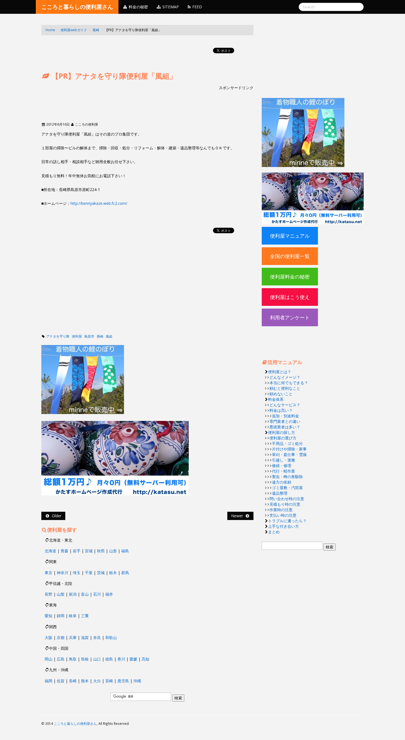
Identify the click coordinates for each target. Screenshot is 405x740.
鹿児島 (123, 680)
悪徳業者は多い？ (284, 426)
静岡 (60, 615)
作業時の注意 (281, 509)
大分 (97, 680)
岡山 (48, 659)
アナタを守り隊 (57, 336)
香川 (121, 659)
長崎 (96, 30)
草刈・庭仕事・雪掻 (289, 454)
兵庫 (73, 637)
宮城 (89, 550)
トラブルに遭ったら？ (287, 520)
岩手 (76, 550)
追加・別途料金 (285, 415)
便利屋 (77, 336)
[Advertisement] (141, 44)
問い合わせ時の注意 (286, 498)
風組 (109, 336)
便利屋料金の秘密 (290, 276)
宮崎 (109, 680)
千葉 (89, 572)
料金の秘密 (138, 6)
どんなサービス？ (284, 404)
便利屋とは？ (279, 371)
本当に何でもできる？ (288, 382)
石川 (97, 594)
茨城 (101, 572)
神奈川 (62, 572)
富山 (85, 594)
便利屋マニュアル (290, 235)
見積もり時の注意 (284, 504)
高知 (145, 659)
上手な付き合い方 (283, 526)
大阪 (48, 637)
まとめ (274, 531)
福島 (125, 550)
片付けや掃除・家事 (289, 449)
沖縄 (137, 680)
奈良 (97, 637)
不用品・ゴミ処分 (287, 443)
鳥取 (73, 659)
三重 (85, 615)
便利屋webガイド (74, 30)
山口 (97, 659)
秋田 (101, 550)
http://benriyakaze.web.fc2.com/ (99, 203)
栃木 (113, 572)
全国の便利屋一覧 (290, 256)
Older (55, 515)
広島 (60, 659)
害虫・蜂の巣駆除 (287, 476)
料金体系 (276, 399)
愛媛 (133, 659)
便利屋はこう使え (290, 297)
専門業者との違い (284, 421)
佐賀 (60, 680)
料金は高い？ (281, 410)
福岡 (48, 680)
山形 (113, 550)
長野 (48, 594)
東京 (48, 572)
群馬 (125, 572)
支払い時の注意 (282, 515)
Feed (196, 6)
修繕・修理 (281, 465)
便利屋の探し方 (281, 432)
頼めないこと (281, 393)
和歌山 (111, 637)
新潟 (73, 594)
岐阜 (73, 615)
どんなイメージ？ (284, 377)
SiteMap (170, 6)
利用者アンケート (290, 317)
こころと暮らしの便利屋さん (77, 6)
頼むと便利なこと (284, 388)
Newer (238, 515)
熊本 (85, 680)
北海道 (50, 550)
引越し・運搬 (283, 460)
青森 (64, 550)
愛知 (48, 615)
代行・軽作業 (283, 471)
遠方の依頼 (281, 482)
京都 (60, 637)
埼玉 (76, 572)
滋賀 (85, 637)
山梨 (60, 594)
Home (50, 30)
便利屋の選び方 (282, 438)
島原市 (89, 336)
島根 (85, 659)
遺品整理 (279, 493)
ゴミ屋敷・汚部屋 (287, 487)
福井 (109, 594)
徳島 (109, 659)
